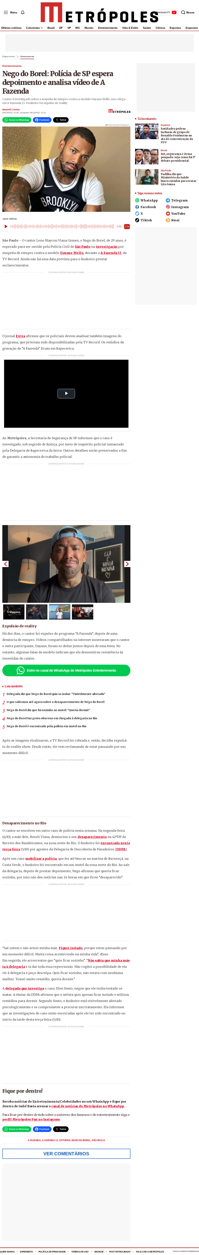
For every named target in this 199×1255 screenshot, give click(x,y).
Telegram (179, 200)
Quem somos (7, 1252)
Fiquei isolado (70, 948)
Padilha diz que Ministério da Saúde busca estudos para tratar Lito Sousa (178, 179)
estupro (65, 1140)
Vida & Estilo (130, 27)
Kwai (175, 220)
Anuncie (99, 1252)
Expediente (26, 1252)
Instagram (180, 207)
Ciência (160, 27)
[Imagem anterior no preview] (5, 564)
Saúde (147, 27)
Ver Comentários (66, 1153)
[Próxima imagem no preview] (127, 564)
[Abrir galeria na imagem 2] (36, 612)
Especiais (192, 27)
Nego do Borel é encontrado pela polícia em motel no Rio (46, 726)
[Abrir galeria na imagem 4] (82, 612)
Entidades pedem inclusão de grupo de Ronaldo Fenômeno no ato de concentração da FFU (177, 135)
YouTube (178, 214)
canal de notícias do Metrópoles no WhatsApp (87, 1106)
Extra (20, 336)
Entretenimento (108, 27)
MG (77, 27)
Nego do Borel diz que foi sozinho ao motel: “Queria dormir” (48, 710)
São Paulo (98, 1140)
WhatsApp (149, 200)
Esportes (175, 27)
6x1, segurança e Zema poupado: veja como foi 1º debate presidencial (178, 157)
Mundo (89, 27)
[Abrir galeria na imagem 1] (66, 564)
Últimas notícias (11, 27)
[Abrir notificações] (22, 12)
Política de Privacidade (52, 1252)
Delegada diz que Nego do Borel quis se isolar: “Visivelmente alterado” (56, 694)
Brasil (51, 27)
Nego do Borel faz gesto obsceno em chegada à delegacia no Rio (52, 718)
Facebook (148, 207)
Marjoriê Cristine (11, 109)
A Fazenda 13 (110, 253)
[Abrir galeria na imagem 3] (59, 612)
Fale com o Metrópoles (150, 1252)
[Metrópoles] (99, 12)
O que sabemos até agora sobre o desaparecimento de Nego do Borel (55, 702)
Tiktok (146, 220)
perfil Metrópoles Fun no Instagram (31, 1119)
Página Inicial (8, 57)
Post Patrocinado (120, 1252)
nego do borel (81, 1140)
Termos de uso (79, 1252)
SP (69, 27)
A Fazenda (34, 1140)
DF (61, 27)
